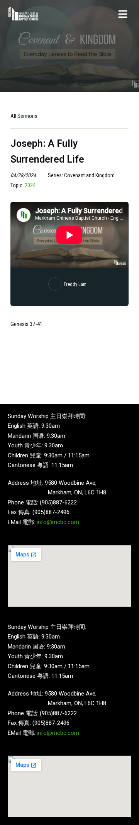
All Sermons (23, 116)
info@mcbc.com (58, 522)
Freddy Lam (75, 284)
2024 (30, 185)
